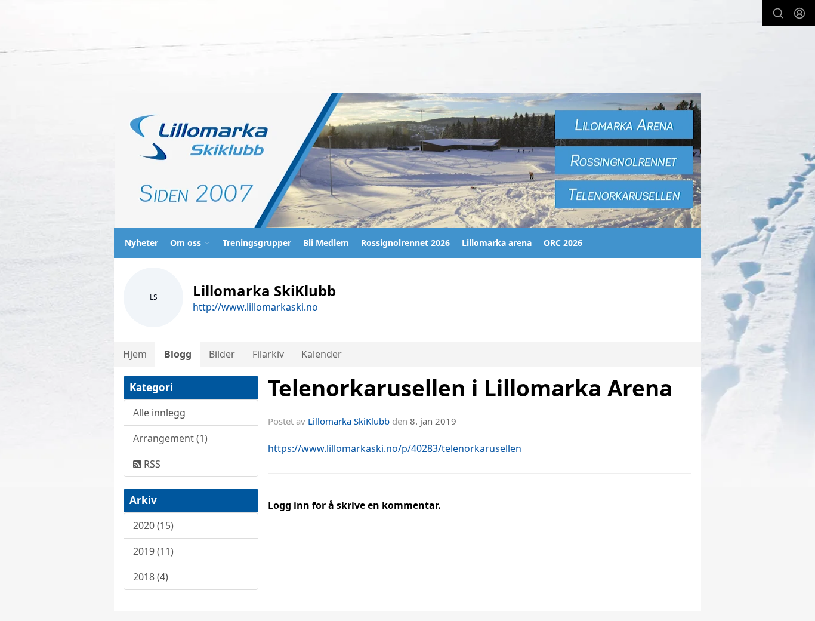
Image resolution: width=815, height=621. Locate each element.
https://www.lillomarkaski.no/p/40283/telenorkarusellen (394, 448)
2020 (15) (153, 525)
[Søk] (778, 13)
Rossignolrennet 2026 (405, 242)
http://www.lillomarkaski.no (255, 306)
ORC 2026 (563, 242)
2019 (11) (153, 551)
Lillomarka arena (497, 242)
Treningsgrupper (257, 242)
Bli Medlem (326, 242)
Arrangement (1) (170, 438)
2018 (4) (150, 576)
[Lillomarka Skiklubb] (408, 160)
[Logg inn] (799, 13)
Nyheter (141, 242)
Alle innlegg (159, 412)
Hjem (135, 354)
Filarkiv (268, 354)
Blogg (178, 354)
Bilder (222, 354)
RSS (150, 464)
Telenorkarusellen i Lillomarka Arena (470, 388)
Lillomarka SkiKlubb (349, 421)
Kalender (321, 354)
